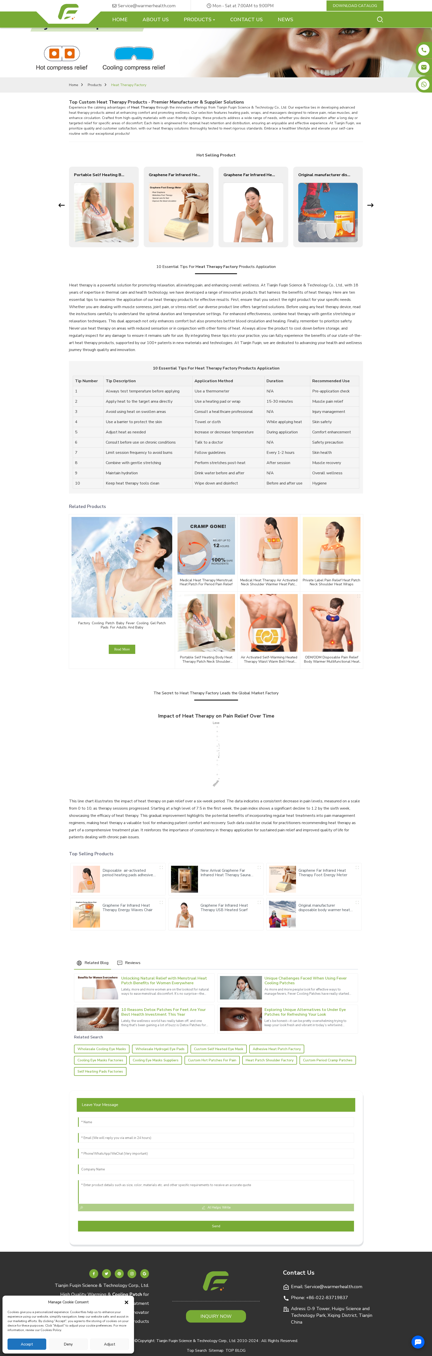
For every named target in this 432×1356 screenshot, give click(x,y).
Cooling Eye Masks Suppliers (155, 1060)
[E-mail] (424, 67)
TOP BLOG (236, 1350)
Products (95, 85)
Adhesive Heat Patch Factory (277, 1049)
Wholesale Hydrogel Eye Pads (160, 1049)
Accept (27, 1344)
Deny (68, 1344)
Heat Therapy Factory (128, 85)
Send (216, 1226)
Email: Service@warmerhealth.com (326, 1287)
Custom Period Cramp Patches (327, 1060)
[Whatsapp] (424, 84)
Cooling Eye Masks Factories (100, 1060)
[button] (126, 1302)
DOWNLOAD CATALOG (355, 5)
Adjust (109, 1344)
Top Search (197, 1350)
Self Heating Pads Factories (100, 1071)
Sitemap (216, 1350)
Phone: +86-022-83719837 (319, 1298)
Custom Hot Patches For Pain (212, 1060)
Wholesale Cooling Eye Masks (102, 1049)
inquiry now (216, 1316)
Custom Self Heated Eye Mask (218, 1049)
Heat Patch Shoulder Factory (270, 1060)
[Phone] (424, 50)
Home (73, 85)
